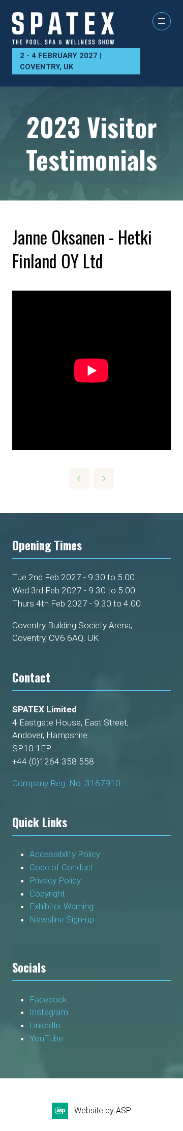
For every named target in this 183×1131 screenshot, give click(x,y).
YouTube (46, 1038)
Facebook (48, 999)
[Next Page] (104, 478)
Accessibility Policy (64, 854)
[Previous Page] (79, 478)
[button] (161, 21)
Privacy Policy (56, 880)
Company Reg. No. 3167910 (66, 783)
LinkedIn (44, 1025)
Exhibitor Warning (61, 906)
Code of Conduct (61, 867)
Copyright (48, 893)
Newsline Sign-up (61, 919)
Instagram (48, 1012)
